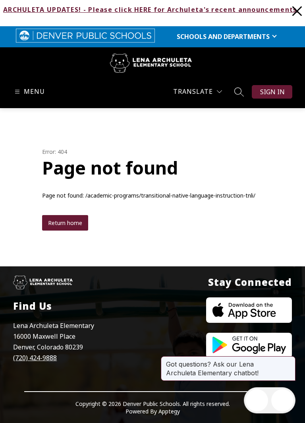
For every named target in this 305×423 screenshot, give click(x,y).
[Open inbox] (257, 400)
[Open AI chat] (282, 400)
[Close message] (289, 360)
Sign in (272, 91)
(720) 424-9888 (35, 357)
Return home (65, 223)
